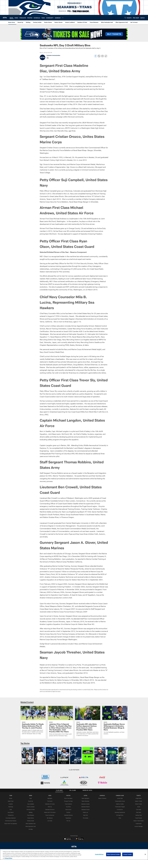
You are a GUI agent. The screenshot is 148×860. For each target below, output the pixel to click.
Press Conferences (49, 815)
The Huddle (85, 818)
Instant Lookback (31, 806)
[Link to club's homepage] (5, 18)
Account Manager (139, 826)
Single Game (138, 798)
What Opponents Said (31, 826)
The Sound (49, 801)
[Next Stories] (124, 755)
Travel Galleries (68, 804)
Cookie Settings (99, 854)
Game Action (68, 809)
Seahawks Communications (53, 55)
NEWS (30, 795)
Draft (30, 798)
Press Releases (30, 815)
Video (49, 795)
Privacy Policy (8, 858)
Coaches (11, 804)
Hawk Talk (85, 815)
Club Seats (138, 809)
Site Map (31, 829)
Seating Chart (138, 815)
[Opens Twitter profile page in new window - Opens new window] (48, 58)
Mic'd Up (50, 806)
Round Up (30, 801)
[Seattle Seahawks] (74, 847)
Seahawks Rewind (85, 806)
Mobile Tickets (138, 804)
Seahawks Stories (85, 809)
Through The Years (68, 801)
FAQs (120, 818)
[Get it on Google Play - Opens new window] (79, 839)
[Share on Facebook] (95, 57)
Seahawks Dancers (68, 815)
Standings (10, 806)
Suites (138, 806)
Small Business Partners (10, 820)
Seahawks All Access (50, 804)
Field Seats (138, 812)
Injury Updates (30, 804)
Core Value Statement (11, 818)
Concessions (120, 809)
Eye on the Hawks (68, 798)
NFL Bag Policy (119, 815)
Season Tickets (138, 801)
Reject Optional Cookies (113, 854)
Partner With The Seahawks (10, 823)
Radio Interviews (85, 801)
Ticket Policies (138, 818)
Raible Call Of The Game (49, 812)
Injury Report (11, 812)
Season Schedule (102, 798)
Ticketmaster (138, 823)
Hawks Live (85, 812)
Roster (10, 798)
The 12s (68, 820)
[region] (74, 854)
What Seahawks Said (30, 823)
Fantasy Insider (30, 820)
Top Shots (68, 806)
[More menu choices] (62, 17)
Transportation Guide (120, 801)
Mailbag (30, 812)
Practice (68, 812)
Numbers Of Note (31, 809)
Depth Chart (10, 801)
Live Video (49, 820)
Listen (85, 795)
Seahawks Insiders (85, 804)
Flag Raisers (68, 818)
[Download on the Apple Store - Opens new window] (67, 838)
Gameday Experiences (120, 812)
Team (10, 795)
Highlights (49, 798)
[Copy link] (105, 56)
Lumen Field (120, 798)
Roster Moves (30, 818)
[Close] (145, 854)
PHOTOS (68, 795)
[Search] (125, 18)
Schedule (102, 795)
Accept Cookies (127, 854)
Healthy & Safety (120, 804)
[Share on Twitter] (99, 57)
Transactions (11, 815)
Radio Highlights (85, 798)
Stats (11, 809)
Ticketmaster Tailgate (120, 806)
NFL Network (50, 818)
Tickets (139, 795)
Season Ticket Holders (138, 820)
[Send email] (102, 57)
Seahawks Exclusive (49, 809)
